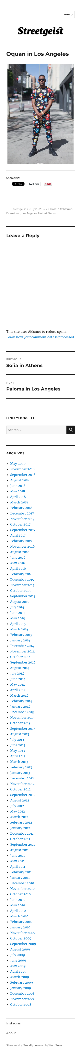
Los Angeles (29, 213)
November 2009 (22, 933)
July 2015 (17, 607)
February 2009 (21, 982)
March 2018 (19, 502)
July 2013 (17, 740)
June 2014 (17, 679)
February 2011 (21, 872)
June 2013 (17, 745)
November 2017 (22, 519)
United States (46, 213)
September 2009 (23, 944)
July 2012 (17, 806)
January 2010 (20, 927)
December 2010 (22, 883)
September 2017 (22, 530)
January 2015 (20, 640)
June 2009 (18, 960)
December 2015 (22, 579)
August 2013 (19, 734)
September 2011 (22, 844)
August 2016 (19, 552)
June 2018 (17, 486)
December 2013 (22, 712)
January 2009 (20, 988)
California (66, 209)
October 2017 (20, 524)
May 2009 (18, 966)
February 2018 (21, 508)
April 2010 (18, 911)
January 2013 (20, 773)
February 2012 (21, 822)
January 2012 (20, 828)
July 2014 (17, 673)
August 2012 (19, 800)
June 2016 (18, 557)
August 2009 (20, 949)
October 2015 (20, 591)
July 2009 (17, 955)
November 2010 (22, 889)
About (11, 1033)
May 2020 (18, 464)
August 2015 (19, 602)
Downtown (13, 213)
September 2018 (22, 475)
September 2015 (22, 596)
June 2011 (17, 855)
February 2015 (21, 635)
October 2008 (20, 1004)
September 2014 (22, 662)
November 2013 (22, 717)
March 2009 (19, 977)
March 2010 (19, 916)
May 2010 (17, 905)
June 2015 (17, 613)
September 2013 (22, 729)
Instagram (14, 1023)
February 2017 (21, 541)
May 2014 (17, 684)
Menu (68, 14)
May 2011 (17, 861)
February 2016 (21, 574)
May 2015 (17, 618)
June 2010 (17, 900)
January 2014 (20, 706)
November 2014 (22, 651)
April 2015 (18, 624)
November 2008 (22, 999)
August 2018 (19, 480)
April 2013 (18, 756)
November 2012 (22, 784)
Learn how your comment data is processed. (40, 337)
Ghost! (52, 209)
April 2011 (17, 866)
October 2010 (20, 894)
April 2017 (18, 535)
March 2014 (19, 695)
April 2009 (18, 971)
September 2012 (22, 795)
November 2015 (22, 585)
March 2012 (19, 817)
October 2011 (20, 839)
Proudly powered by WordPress (42, 1045)
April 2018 (18, 497)
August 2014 (19, 668)
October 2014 (20, 657)
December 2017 (22, 513)
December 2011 (21, 833)
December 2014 (22, 646)
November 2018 (22, 469)
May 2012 (17, 811)
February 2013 (21, 767)
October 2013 (20, 723)
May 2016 (17, 563)
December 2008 (22, 993)
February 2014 (21, 701)
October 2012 (20, 789)
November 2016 (22, 546)
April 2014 (18, 690)
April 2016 (18, 568)
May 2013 (17, 751)
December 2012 (22, 778)
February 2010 (21, 922)
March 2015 (19, 629)
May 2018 (17, 491)
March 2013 (19, 762)
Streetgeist (19, 209)
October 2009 (20, 938)
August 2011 (19, 850)
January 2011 (20, 878)
